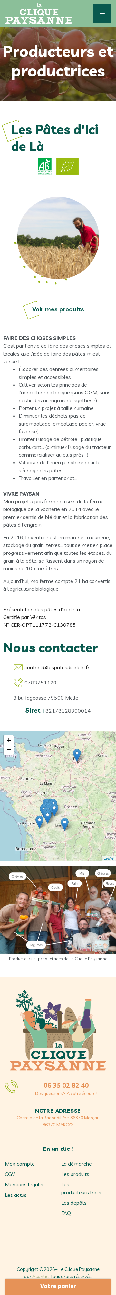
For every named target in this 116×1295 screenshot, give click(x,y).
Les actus (16, 1195)
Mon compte (20, 1164)
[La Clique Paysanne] (38, 13)
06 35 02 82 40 (66, 1085)
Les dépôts (74, 1202)
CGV (10, 1174)
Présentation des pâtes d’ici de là (41, 609)
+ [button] (9, 740)
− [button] (9, 750)
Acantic (40, 1276)
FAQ (66, 1213)
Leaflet (109, 858)
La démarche (76, 1164)
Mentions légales (25, 1184)
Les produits (75, 1174)
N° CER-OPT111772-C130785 (39, 625)
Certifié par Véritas (24, 617)
